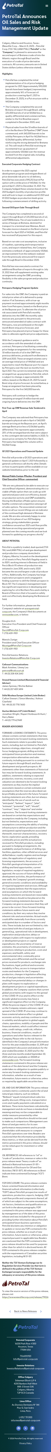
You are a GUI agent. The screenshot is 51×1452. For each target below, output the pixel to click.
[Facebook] (18, 1428)
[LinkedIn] (32, 1428)
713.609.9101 (25, 1356)
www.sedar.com (10, 615)
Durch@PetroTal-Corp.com (15, 630)
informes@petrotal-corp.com (25, 1420)
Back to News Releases (25, 1311)
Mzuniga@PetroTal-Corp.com (16, 646)
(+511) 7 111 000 (25, 1417)
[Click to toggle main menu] (47, 6)
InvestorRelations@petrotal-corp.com (25, 1369)
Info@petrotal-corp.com (25, 1359)
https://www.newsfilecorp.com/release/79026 (25, 1297)
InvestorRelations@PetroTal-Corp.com (21, 658)
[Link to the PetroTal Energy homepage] (12, 6)
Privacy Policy (25, 1443)
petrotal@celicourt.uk (13, 671)
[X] (25, 1428)
